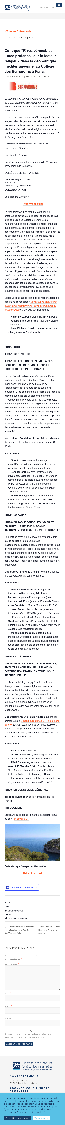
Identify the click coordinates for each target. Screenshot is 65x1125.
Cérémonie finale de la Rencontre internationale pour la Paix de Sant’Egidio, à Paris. (19, 929)
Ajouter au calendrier (22, 887)
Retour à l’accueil (32, 873)
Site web (8, 1018)
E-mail (8, 1006)
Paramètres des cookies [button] (17, 1118)
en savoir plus (21, 818)
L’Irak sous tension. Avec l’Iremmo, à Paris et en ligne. (49, 929)
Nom (8, 993)
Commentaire (12, 964)
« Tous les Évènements (18, 31)
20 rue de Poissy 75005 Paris (17, 179)
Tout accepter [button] (42, 1118)
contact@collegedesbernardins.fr (19, 185)
